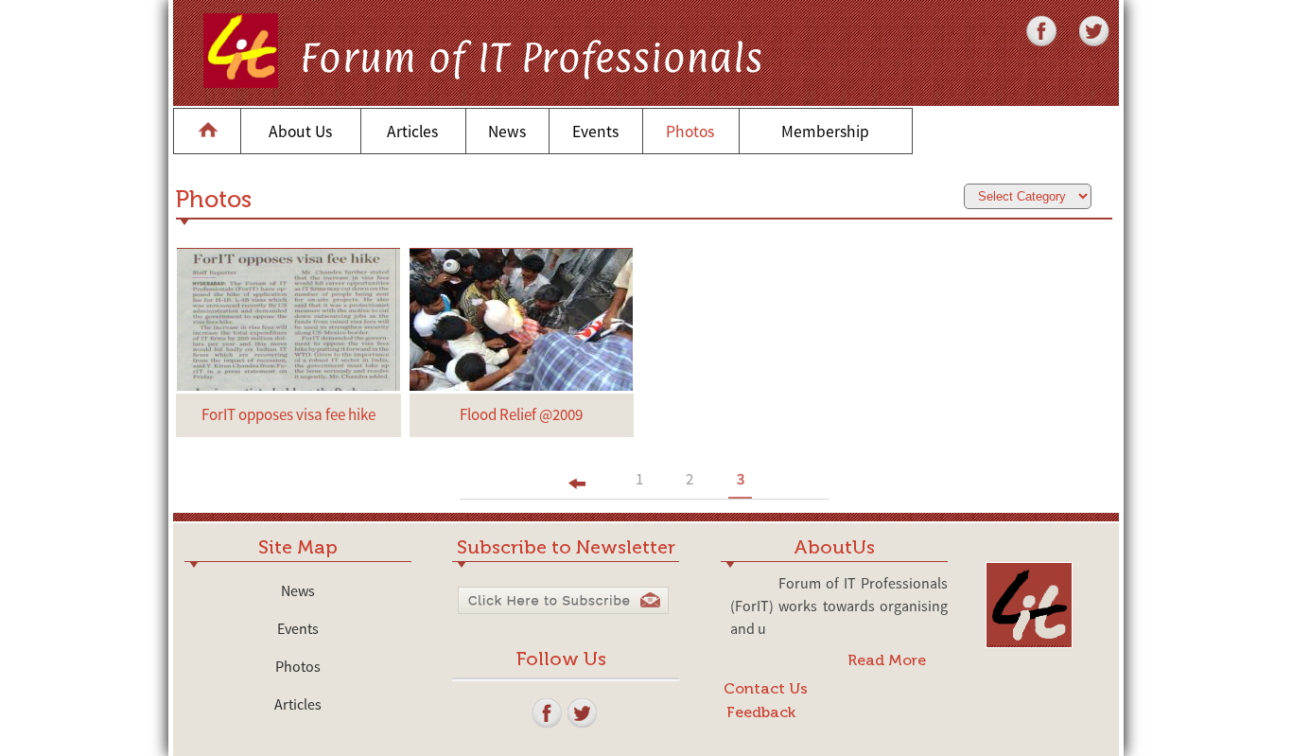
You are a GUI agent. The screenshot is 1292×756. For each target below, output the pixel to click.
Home (207, 131)
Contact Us (766, 688)
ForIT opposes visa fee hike (288, 414)
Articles (412, 131)
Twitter (1080, 15)
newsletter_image (457, 603)
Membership (825, 131)
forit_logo (988, 563)
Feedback (760, 712)
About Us (300, 131)
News (507, 131)
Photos (690, 131)
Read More (886, 660)
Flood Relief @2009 (521, 414)
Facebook (1029, 15)
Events (595, 131)
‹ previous (580, 483)
